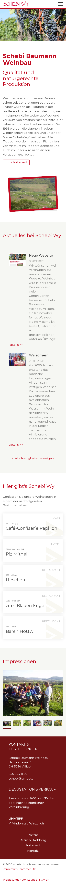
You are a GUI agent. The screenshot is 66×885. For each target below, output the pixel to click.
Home (33, 834)
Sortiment (33, 845)
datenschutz (27, 869)
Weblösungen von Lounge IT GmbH (26, 879)
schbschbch (22, 778)
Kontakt (33, 850)
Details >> (16, 344)
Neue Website (41, 255)
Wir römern (39, 355)
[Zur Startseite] (16, 4)
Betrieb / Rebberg (33, 840)
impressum (10, 869)
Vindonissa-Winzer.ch (28, 823)
